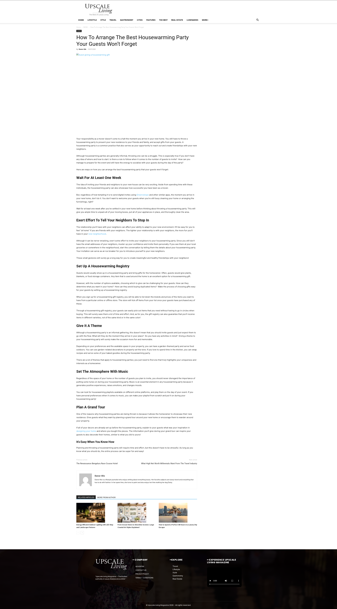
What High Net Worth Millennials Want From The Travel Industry (169, 463)
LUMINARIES (192, 20)
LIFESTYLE (92, 20)
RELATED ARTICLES (86, 497)
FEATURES (150, 20)
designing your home (86, 431)
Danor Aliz (82, 49)
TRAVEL (113, 20)
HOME (81, 20)
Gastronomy (178, 576)
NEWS (85, 27)
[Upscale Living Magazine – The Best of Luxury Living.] (111, 564)
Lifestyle (176, 569)
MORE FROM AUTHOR (106, 497)
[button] (257, 20)
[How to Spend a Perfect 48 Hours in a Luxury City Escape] (178, 513)
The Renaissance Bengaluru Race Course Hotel (97, 463)
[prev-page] (78, 532)
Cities (140, 20)
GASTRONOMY (126, 20)
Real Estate (177, 579)
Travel (175, 566)
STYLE (103, 20)
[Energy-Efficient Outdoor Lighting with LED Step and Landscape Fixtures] (95, 513)
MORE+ (205, 20)
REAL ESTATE (177, 20)
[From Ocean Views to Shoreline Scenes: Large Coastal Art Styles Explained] (137, 513)
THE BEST (163, 20)
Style (175, 572)
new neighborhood (97, 234)
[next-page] (82, 532)
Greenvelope (143, 195)
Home (78, 27)
